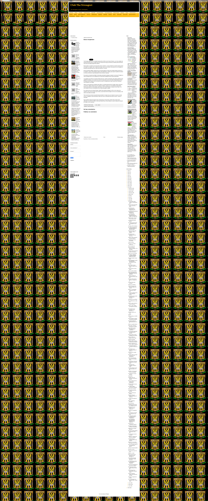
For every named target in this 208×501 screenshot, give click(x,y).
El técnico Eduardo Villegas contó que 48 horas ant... (132, 396)
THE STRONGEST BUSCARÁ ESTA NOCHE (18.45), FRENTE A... (131, 420)
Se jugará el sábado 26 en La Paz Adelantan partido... (132, 293)
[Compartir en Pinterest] (99, 105)
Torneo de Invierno (132, 14)
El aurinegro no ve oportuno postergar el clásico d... (132, 350)
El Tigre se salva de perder (133, 447)
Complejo (80, 12)
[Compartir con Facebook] (98, 105)
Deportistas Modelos (131, 99)
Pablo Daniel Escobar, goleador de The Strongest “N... (132, 455)
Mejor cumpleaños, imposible (131, 401)
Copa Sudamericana (108, 12)
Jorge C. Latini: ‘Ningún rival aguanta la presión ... (132, 306)
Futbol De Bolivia (131, 47)
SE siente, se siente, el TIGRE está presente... (131, 166)
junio (129, 197)
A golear (129, 314)
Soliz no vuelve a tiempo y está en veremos (132, 304)
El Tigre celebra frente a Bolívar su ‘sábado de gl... (132, 280)
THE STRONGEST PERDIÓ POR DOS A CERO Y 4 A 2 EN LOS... (133, 215)
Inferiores (88, 14)
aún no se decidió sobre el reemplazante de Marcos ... (132, 445)
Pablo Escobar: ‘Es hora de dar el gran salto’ (132, 218)
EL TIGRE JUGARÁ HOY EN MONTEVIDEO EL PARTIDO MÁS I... (132, 228)
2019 (129, 179)
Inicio (104, 137)
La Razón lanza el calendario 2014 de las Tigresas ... (132, 439)
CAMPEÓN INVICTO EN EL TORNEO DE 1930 (132, 405)
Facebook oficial (74, 37)
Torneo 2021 (119, 14)
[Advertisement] (102, 26)
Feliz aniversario (131, 403)
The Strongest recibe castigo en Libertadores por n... (132, 202)
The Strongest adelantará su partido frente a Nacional (132, 332)
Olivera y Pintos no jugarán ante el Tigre (132, 337)
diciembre (130, 188)
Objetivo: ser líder (131, 453)
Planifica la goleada (131, 339)
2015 (129, 185)
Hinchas (71, 14)
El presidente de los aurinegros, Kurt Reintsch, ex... (131, 309)
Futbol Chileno (130, 121)
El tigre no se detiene (132, 284)
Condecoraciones (87, 12)
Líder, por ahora (131, 242)
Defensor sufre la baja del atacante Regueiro (132, 238)
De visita (129, 263)
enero (130, 485)
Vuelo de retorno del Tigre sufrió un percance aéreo (132, 205)
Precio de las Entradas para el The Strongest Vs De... (132, 359)
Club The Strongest (81, 5)
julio (129, 195)
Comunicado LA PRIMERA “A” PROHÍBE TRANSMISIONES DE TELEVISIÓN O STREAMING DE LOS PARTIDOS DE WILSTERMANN (132, 76)
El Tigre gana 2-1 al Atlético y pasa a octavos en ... (131, 408)
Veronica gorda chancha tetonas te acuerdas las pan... (131, 161)
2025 (129, 170)
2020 (129, 178)
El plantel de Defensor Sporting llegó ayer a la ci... (132, 321)
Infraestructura (94, 14)
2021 (129, 176)
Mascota (110, 14)
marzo (130, 482)
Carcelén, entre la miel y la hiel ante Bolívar (78, 131)
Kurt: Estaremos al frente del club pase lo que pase (132, 413)
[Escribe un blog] (96, 105)
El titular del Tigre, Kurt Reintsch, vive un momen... (132, 231)
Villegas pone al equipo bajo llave (132, 429)
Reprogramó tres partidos (132, 299)
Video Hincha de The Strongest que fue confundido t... (132, 329)
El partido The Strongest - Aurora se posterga (132, 372)
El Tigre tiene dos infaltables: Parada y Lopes (132, 365)
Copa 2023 (93, 12)
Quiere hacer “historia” (132, 388)
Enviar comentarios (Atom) (93, 138)
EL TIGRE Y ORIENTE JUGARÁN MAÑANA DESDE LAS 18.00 (132, 255)
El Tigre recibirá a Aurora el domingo (132, 384)
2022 (129, 175)
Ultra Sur (77, 16)
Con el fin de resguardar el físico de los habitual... (132, 465)
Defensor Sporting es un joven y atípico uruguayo (133, 344)
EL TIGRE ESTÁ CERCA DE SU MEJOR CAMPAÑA (132, 462)
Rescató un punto (131, 449)
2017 (129, 182)
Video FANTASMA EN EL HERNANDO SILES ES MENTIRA (132, 273)
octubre (130, 191)
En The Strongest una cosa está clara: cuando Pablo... (132, 480)
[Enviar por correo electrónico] (95, 105)
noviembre (130, 189)
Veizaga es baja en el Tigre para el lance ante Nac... (132, 276)
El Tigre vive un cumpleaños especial (132, 424)
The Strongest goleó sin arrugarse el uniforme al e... (132, 346)
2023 (129, 173)
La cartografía (134, 100)
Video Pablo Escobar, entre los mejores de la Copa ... (132, 266)
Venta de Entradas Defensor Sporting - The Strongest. (132, 248)
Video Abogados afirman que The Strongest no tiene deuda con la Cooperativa (75, 78)
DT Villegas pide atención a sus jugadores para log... (132, 223)
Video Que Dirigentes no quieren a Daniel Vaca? (78, 84)
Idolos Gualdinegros (81, 14)
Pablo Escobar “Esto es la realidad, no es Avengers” (75, 109)
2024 (129, 172)
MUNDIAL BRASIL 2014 (132, 109)
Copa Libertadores (100, 12)
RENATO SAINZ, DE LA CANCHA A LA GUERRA (132, 341)
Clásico (76, 12)
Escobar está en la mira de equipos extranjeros (133, 251)
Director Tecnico (116, 12)
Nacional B (130, 37)
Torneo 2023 (125, 14)
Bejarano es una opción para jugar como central (132, 442)
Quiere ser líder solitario (132, 270)
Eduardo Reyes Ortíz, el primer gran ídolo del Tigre (78, 44)
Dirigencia (122, 12)
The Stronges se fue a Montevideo (132, 240)
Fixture (127, 12)
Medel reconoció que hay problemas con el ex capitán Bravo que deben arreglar (132, 125)
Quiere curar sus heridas (132, 253)
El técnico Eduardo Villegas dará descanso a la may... (132, 474)
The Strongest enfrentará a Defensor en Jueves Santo (132, 362)
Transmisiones (72, 16)
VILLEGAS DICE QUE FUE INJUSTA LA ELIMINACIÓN (133, 212)
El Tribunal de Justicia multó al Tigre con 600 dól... (132, 468)
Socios (114, 14)
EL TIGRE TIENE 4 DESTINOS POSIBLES (132, 387)
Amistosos (71, 12)
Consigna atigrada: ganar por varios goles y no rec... (132, 368)
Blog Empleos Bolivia (131, 86)
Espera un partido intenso (132, 324)
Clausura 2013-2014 (90, 106)
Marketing (105, 14)
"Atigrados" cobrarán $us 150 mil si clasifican (132, 437)
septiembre (131, 192)
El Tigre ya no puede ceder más (131, 244)
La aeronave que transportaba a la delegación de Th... (132, 209)
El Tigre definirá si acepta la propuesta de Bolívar (132, 319)
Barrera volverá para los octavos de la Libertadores (132, 381)
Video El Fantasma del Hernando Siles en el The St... (132, 287)
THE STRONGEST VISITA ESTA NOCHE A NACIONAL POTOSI (132, 261)
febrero (130, 484)
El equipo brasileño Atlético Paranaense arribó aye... (133, 431)
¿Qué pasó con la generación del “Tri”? (78, 119)
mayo (130, 198)
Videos (82, 16)
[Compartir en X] (97, 105)
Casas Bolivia (130, 144)
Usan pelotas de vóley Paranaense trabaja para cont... (132, 459)
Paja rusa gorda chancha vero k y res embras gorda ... (132, 158)
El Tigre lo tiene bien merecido (131, 283)
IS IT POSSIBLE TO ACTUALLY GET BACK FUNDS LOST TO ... (131, 155)
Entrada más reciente (87, 137)
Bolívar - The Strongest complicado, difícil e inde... (132, 290)
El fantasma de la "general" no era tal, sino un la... (132, 235)
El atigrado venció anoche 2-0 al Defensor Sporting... (132, 297)
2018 (129, 181)
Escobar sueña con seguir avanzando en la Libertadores (132, 355)
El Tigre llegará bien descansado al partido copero (132, 471)
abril (129, 200)
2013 (129, 487)
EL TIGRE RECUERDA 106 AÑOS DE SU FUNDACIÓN (132, 417)
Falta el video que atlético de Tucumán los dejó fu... (132, 164)
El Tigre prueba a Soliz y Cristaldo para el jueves (132, 335)
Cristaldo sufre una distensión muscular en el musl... (132, 378)
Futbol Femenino (133, 12)
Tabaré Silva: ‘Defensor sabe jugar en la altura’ (132, 326)
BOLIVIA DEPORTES (131, 56)
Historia (75, 14)
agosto (130, 194)
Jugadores (100, 14)
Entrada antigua (120, 137)
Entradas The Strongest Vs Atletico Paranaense (132, 426)
